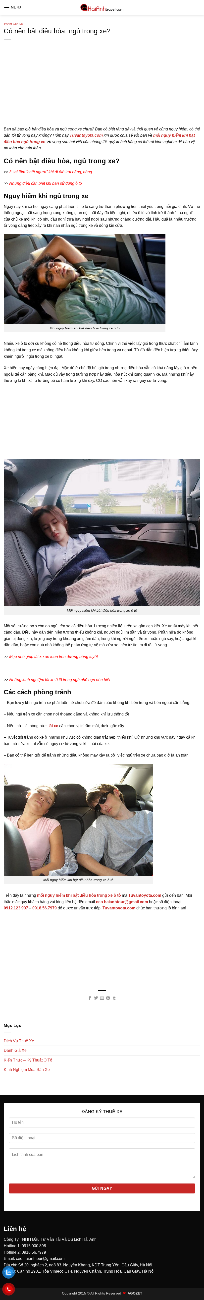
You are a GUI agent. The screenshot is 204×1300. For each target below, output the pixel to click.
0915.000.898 (34, 1246)
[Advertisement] (102, 91)
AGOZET (135, 1293)
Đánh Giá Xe (13, 23)
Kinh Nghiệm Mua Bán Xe (27, 1069)
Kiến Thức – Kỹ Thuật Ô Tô (28, 1060)
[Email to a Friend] (102, 998)
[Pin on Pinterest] (108, 998)
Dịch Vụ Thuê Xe (19, 1041)
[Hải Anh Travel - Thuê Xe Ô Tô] (102, 7)
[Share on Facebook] (90, 998)
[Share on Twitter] (96, 998)
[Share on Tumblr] (114, 998)
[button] (12, 7)
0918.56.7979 (34, 1252)
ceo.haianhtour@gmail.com (40, 1258)
